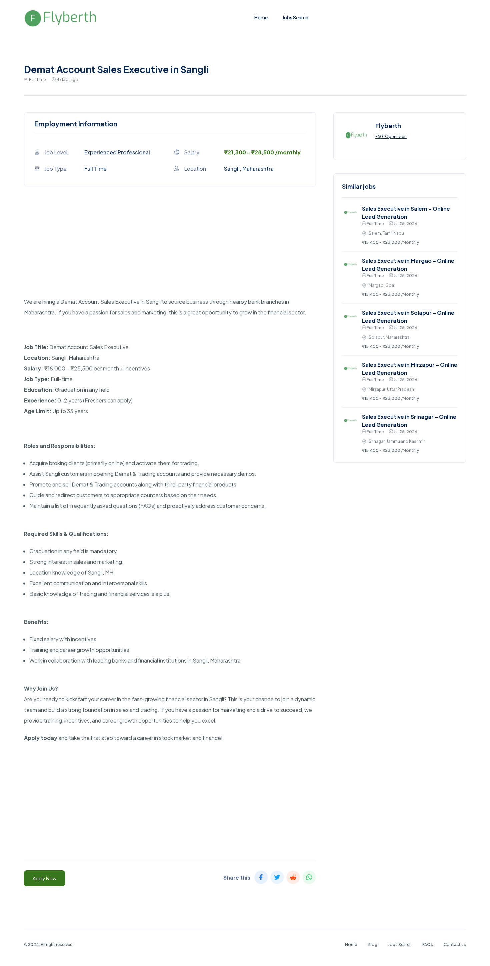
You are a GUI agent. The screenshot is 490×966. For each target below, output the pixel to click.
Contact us (455, 944)
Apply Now (44, 878)
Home (261, 17)
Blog (372, 944)
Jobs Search (295, 17)
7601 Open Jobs (391, 136)
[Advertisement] (170, 249)
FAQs (427, 944)
